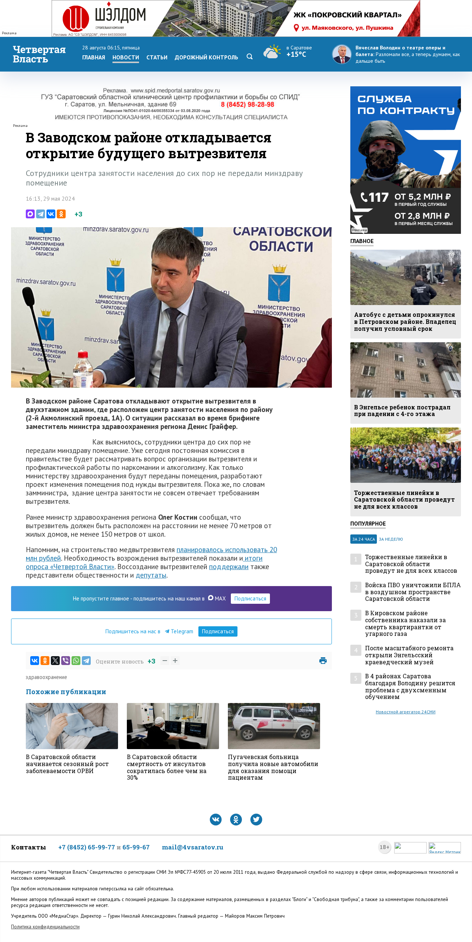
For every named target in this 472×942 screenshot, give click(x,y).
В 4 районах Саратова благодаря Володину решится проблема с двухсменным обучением (410, 686)
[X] (55, 660)
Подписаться (250, 598)
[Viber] (65, 660)
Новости (125, 57)
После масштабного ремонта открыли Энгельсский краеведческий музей (409, 655)
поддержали (229, 566)
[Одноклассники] (61, 213)
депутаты (151, 574)
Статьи (156, 57)
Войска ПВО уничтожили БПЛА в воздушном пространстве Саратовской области (413, 592)
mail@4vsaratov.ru (192, 847)
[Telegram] (40, 213)
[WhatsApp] (76, 660)
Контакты (28, 847)
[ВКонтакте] (50, 213)
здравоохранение (46, 676)
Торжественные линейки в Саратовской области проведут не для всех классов (411, 564)
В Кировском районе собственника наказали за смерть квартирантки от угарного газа (405, 623)
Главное (362, 241)
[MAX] (30, 213)
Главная (93, 57)
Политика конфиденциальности (45, 927)
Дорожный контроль (206, 57)
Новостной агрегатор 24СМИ (405, 711)
